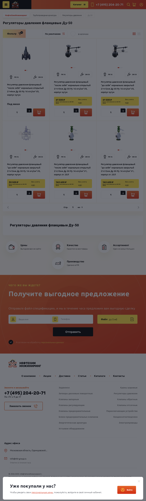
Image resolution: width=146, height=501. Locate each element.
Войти (129, 490)
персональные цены (42, 492)
